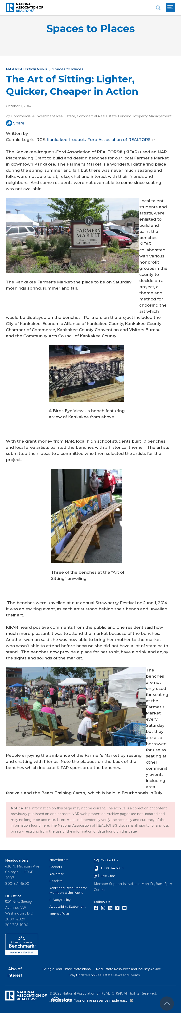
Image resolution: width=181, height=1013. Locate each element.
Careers (55, 867)
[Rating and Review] (21, 954)
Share (18, 123)
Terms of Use (59, 913)
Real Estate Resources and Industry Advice (128, 969)
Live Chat (108, 876)
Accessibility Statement (67, 906)
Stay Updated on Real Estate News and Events (104, 975)
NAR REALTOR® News (26, 69)
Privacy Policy (59, 900)
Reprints (55, 881)
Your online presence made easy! (103, 1000)
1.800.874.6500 (112, 868)
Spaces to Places (90, 28)
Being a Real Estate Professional (66, 969)
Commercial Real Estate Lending (104, 116)
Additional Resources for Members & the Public (68, 890)
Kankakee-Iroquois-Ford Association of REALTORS (99, 139)
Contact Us (109, 860)
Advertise (56, 874)
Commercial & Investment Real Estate (43, 116)
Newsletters (58, 860)
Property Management (152, 116)
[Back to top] (167, 1003)
